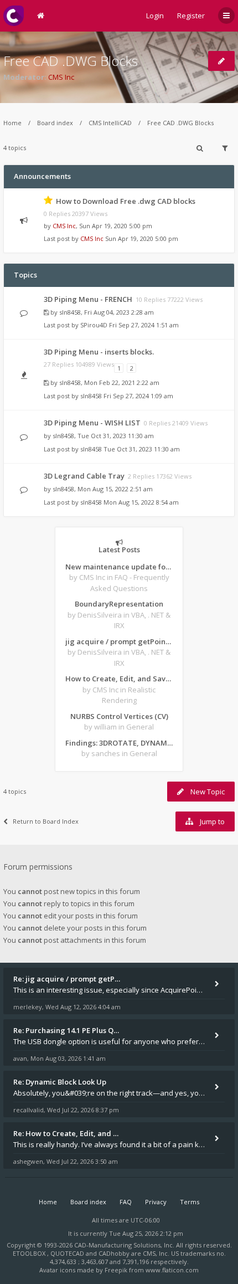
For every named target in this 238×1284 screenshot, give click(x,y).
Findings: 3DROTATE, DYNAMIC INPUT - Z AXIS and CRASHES (119, 743)
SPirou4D (93, 325)
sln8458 (70, 312)
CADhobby (114, 1253)
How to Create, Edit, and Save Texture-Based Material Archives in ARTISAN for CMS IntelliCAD (119, 679)
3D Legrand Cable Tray (84, 476)
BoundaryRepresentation (119, 604)
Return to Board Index (46, 821)
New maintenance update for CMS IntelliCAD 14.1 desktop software (119, 567)
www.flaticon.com (172, 1270)
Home (12, 123)
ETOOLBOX (30, 1253)
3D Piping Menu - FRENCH (88, 299)
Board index (55, 123)
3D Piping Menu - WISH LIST (92, 423)
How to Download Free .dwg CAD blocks (125, 201)
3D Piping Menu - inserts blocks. (99, 352)
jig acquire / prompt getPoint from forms (119, 641)
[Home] (13, 16)
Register (191, 15)
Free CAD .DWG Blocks (70, 61)
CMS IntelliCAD (110, 123)
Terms (189, 1202)
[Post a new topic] (221, 61)
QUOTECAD (68, 1253)
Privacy (156, 1202)
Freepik (116, 1270)
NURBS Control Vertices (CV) (119, 716)
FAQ (126, 1202)
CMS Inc (61, 77)
